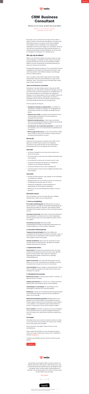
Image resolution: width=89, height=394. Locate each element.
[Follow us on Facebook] (46, 379)
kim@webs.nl (35, 334)
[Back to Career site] (1, 1)
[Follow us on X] (43, 379)
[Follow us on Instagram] (48, 379)
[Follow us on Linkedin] (41, 379)
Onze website (44, 375)
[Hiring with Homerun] (44, 386)
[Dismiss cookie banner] (57, 389)
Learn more (47, 390)
